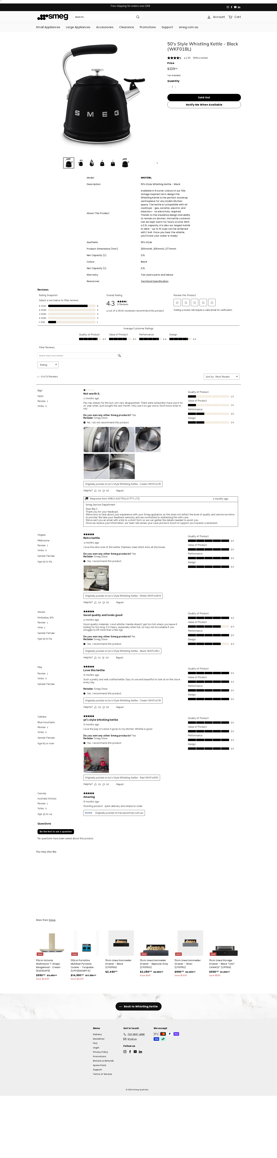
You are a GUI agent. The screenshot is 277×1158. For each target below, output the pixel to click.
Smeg (52, 919)
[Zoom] (97, 94)
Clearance (126, 27)
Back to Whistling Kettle (140, 1006)
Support (167, 27)
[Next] (156, 163)
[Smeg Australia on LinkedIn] (140, 1051)
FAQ (95, 1043)
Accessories (104, 27)
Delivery (97, 1034)
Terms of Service (102, 1074)
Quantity (173, 81)
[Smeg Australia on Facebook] (130, 1051)
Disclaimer (99, 1038)
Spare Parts (99, 1065)
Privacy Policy (100, 1051)
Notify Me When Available (204, 104)
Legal (96, 1047)
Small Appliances (48, 27)
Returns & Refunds (103, 1060)
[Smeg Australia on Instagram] (124, 1051)
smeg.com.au (188, 27)
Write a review (200, 57)
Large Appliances (78, 27)
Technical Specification (155, 281)
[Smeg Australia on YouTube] (135, 1051)
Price (170, 63)
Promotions (148, 27)
